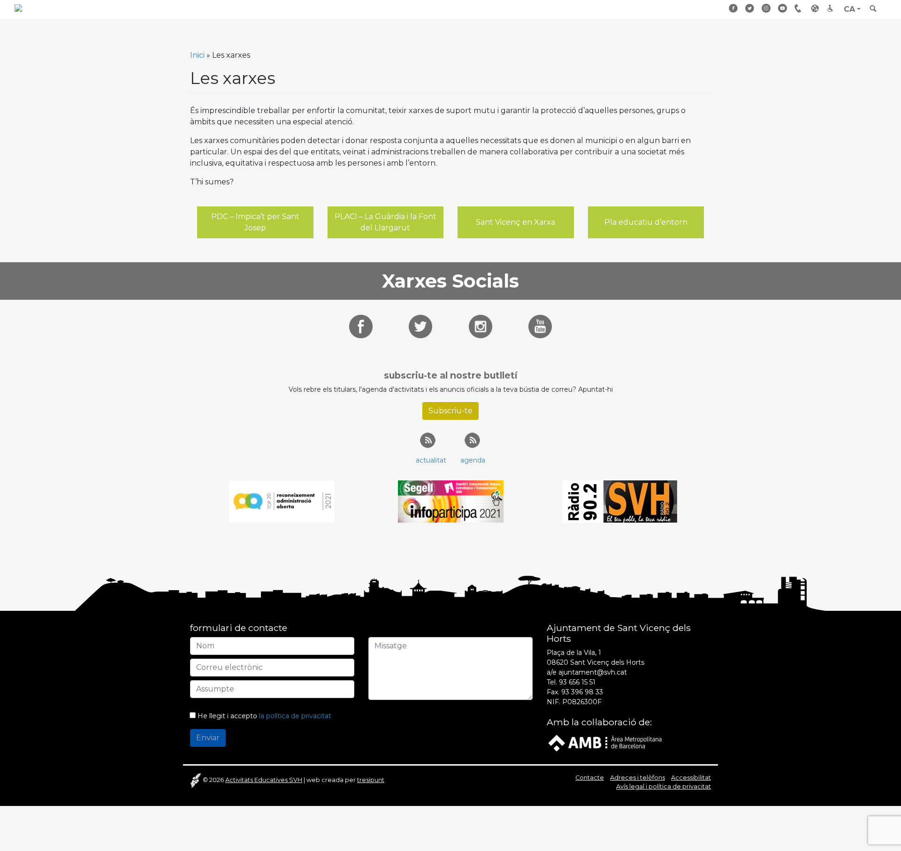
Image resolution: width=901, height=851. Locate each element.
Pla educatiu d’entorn (645, 222)
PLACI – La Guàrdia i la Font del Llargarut (385, 222)
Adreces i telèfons (637, 777)
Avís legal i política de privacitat (663, 786)
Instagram (766, 8)
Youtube (782, 8)
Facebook (733, 8)
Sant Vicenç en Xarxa (515, 222)
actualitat (431, 460)
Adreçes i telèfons (799, 8)
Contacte (589, 777)
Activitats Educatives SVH (263, 779)
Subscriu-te (450, 410)
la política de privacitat (295, 716)
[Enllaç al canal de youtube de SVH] (540, 325)
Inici (197, 55)
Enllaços (815, 8)
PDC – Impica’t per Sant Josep (255, 222)
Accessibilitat (832, 8)
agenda (472, 460)
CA (849, 9)
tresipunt (370, 779)
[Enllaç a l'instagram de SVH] (480, 325)
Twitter (750, 8)
